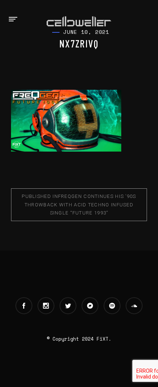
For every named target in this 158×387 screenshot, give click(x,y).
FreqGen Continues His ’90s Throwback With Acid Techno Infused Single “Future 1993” (79, 204)
